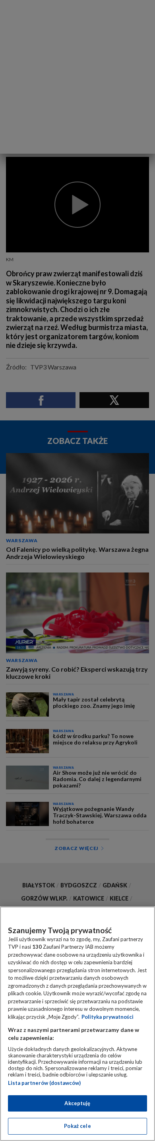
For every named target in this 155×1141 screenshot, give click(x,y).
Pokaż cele (77, 1126)
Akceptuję (77, 1103)
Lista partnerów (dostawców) (44, 1083)
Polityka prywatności (107, 1017)
